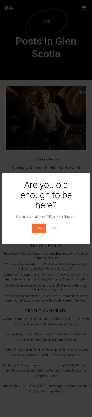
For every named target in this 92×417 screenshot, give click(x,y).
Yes (39, 228)
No (53, 228)
